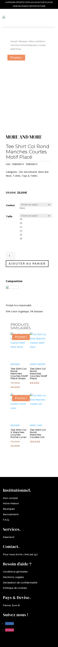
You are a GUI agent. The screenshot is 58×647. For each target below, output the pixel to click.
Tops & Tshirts (29, 175)
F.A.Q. (6, 519)
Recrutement (11, 514)
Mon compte (10, 498)
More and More (36, 41)
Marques (23, 41)
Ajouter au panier (27, 263)
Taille (9, 216)
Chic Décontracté (28, 171)
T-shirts (17, 175)
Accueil (13, 41)
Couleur (10, 205)
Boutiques (9, 508)
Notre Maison (11, 503)
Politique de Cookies (15, 588)
